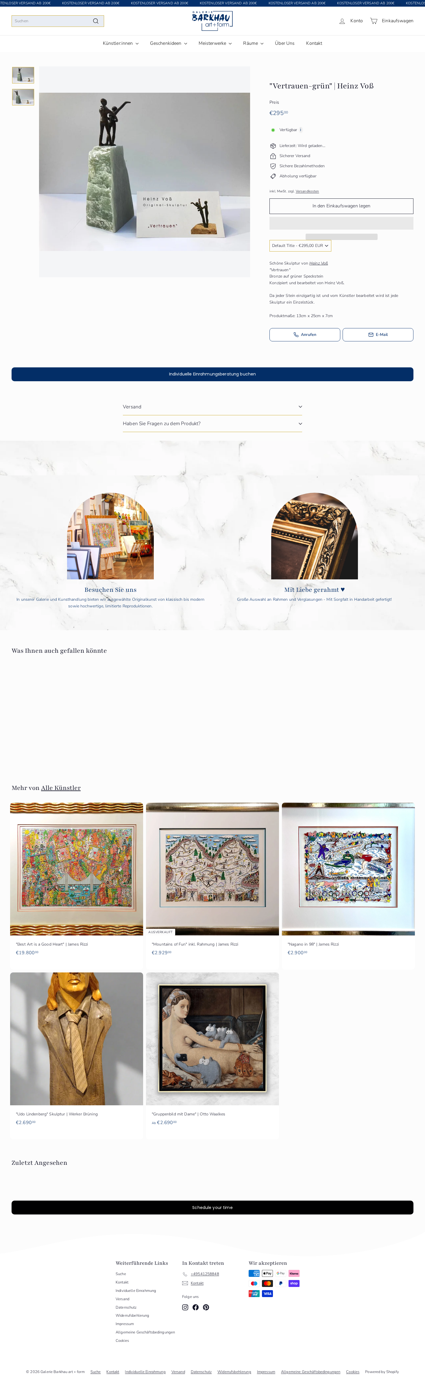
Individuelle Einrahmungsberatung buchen (212, 374)
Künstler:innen (118, 43)
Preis (274, 102)
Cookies (122, 1340)
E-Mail (382, 334)
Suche (121, 1274)
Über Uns (285, 43)
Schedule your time (212, 1207)
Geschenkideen (166, 43)
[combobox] (58, 21)
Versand (132, 406)
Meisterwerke (213, 43)
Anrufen (308, 334)
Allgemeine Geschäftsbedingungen (145, 1332)
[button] (341, 223)
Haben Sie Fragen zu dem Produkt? (161, 423)
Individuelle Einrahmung (136, 1290)
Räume (251, 43)
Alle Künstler (61, 788)
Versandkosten (307, 191)
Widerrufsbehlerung (132, 1315)
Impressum (125, 1324)
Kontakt (314, 43)
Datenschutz (126, 1307)
